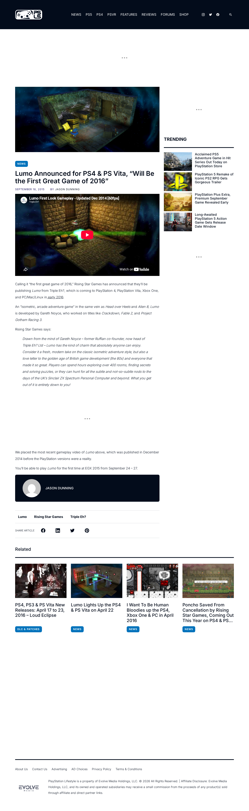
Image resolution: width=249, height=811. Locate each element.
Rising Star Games (48, 517)
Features (128, 14)
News (76, 14)
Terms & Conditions (129, 769)
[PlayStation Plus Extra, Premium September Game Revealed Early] (178, 202)
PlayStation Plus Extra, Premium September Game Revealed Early (212, 198)
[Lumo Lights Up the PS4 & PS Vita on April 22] (96, 581)
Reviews (149, 14)
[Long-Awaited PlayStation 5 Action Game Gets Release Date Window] (178, 222)
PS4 (99, 14)
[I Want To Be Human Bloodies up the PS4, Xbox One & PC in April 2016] (152, 581)
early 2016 (55, 297)
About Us (21, 769)
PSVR (111, 14)
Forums (168, 14)
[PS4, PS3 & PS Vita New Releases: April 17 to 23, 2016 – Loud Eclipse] (41, 581)
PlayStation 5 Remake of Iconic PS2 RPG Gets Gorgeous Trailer (214, 178)
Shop (184, 14)
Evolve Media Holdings (114, 781)
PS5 (89, 14)
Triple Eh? (78, 517)
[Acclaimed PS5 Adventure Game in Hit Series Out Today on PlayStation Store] (178, 161)
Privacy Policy (101, 769)
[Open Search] (230, 15)
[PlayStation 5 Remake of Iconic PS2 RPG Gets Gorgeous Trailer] (178, 181)
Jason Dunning (67, 189)
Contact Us (39, 769)
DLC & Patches (28, 629)
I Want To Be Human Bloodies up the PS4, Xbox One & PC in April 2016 (150, 612)
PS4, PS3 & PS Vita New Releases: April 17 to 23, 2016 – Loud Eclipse (40, 610)
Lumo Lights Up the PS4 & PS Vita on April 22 (96, 607)
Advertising (59, 769)
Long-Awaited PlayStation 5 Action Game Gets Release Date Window (211, 220)
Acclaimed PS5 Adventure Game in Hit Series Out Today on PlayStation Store (213, 160)
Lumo (22, 517)
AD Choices (79, 769)
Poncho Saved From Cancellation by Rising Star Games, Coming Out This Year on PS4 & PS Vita (208, 612)
